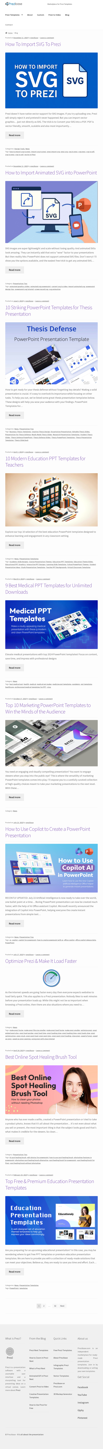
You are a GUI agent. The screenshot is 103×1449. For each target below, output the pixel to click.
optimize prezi (86, 1030)
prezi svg (64, 152)
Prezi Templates (12, 15)
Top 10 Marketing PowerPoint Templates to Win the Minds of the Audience (48, 708)
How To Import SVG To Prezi (33, 44)
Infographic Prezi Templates (61, 1367)
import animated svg (76, 286)
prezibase (34, 38)
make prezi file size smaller (35, 1030)
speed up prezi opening (21, 1039)
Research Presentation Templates (66, 434)
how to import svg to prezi (20, 152)
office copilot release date (85, 940)
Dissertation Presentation (61, 432)
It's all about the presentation (30, 1434)
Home (10, 33)
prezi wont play (45, 1036)
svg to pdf (90, 152)
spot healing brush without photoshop (25, 1163)
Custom (40, 15)
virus (49, 687)
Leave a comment (47, 38)
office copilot (69, 940)
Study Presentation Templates (33, 567)
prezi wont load (32, 1036)
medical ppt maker (44, 684)
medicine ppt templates (62, 684)
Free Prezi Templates (63, 1350)
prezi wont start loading (61, 1036)
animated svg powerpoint (40, 286)
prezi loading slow (54, 1033)
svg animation (55, 289)
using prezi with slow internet (43, 1039)
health (26, 684)
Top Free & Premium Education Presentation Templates (49, 1184)
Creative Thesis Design (41, 432)
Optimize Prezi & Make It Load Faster (41, 961)
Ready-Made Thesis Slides (42, 434)
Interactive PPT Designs (36, 564)
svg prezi (81, 152)
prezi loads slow (84, 1033)
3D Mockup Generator (63, 1394)
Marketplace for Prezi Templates (59, 4)
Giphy (81, 1410)
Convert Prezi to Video (39, 1386)
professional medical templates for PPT (30, 687)
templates (23, 1288)
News (27, 149)
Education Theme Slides (83, 562)
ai (10, 940)
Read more (14, 135)
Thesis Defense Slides (41, 437)
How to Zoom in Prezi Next (38, 1359)
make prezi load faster (55, 1030)
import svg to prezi (38, 152)
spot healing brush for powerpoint (62, 1160)
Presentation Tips (20, 283)
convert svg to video (59, 286)
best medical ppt (16, 684)
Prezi (18, 1390)
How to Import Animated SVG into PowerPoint (51, 172)
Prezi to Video (54, 15)
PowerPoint (9, 943)
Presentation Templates (29, 559)
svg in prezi (73, 152)
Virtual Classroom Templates (78, 567)
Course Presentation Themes (40, 562)
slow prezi (76, 1036)
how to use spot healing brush (61, 1157)
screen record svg (41, 289)
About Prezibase (61, 1357)
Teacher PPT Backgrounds (56, 567)
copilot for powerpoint (27, 940)
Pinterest (82, 1417)
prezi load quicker (27, 1033)
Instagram (83, 1402)
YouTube (82, 1394)
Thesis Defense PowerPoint (21, 437)
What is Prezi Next (37, 1368)
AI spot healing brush (18, 1157)
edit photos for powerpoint (37, 1157)
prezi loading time (69, 1033)
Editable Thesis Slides (81, 432)
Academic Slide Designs (19, 562)
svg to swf (19, 154)
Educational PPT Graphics (15, 564)
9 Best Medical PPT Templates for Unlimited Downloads (48, 588)
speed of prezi (86, 1036)
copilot (15, 940)
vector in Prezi (30, 154)
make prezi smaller (72, 1030)
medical (33, 684)
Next (62, 1306)
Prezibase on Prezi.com (59, 1385)
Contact (9, 24)
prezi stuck (21, 1036)
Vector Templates (61, 1376)
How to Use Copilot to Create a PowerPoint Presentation (47, 832)
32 (55, 1306)
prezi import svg (53, 152)
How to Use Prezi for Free (38, 1406)
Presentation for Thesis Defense (18, 434)
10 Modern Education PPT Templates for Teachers (45, 461)
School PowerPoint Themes (78, 564)
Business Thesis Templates (20, 432)
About (30, 15)
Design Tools (19, 149)
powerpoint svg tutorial (24, 289)
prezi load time (40, 1033)
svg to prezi (9, 154)
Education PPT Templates (63, 562)
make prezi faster (16, 1030)
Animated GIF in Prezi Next (38, 1377)
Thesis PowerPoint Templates (63, 437)
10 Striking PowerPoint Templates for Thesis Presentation (48, 310)
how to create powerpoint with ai (50, 940)
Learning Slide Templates (56, 564)
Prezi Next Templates (38, 1350)
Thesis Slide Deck (21, 440)
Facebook (83, 1387)
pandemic (76, 684)
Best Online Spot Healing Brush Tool (41, 1057)
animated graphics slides (20, 286)
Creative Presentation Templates (38, 1396)
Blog (67, 15)
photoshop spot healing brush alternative (31, 1160)
